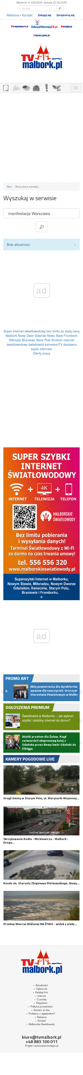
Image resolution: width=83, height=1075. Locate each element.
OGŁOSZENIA (5, 87)
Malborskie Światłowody (40, 1030)
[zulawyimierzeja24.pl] (44, 24)
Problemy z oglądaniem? (40, 1019)
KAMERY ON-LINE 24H (56, 87)
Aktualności (40, 991)
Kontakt (27, 15)
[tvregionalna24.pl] (19, 24)
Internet (40, 1002)
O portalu (40, 1005)
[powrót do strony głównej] (41, 57)
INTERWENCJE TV (46, 87)
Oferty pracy (41, 353)
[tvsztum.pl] (66, 24)
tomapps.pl (52, 1052)
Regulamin (40, 1009)
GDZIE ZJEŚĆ (26, 87)
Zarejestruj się (65, 15)
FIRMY (16, 87)
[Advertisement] (41, 137)
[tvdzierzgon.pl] (41, 33)
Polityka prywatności (40, 1012)
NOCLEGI (36, 87)
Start (9, 186)
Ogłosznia (40, 995)
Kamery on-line (40, 1016)
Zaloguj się (44, 15)
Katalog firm (40, 998)
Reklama (13, 15)
